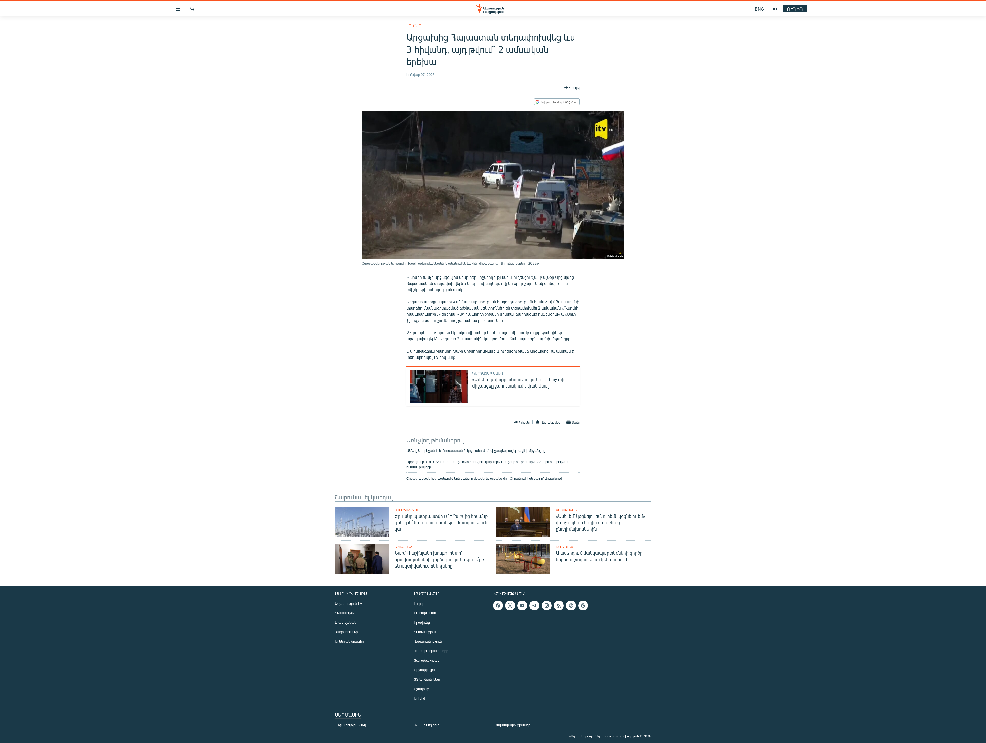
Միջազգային (424, 670)
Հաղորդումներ (346, 632)
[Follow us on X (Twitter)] (510, 605)
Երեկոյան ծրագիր (349, 641)
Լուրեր (413, 25)
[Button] (572, 88)
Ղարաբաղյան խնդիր (431, 651)
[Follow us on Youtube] (522, 605)
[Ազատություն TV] (775, 9)
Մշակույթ (421, 689)
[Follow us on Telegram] (534, 605)
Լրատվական (345, 622)
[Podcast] (571, 605)
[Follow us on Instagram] (547, 605)
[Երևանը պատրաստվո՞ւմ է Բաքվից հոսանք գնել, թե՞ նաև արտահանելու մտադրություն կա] (362, 522)
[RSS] (559, 605)
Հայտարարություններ (512, 725)
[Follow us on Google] (583, 605)
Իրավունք (403, 547)
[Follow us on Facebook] (498, 605)
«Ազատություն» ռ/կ (350, 725)
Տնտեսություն (425, 632)
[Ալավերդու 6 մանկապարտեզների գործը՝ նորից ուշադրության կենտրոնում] (523, 559)
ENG (759, 8)
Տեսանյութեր (345, 613)
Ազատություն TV (348, 603)
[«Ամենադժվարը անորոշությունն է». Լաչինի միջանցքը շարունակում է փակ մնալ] (439, 386)
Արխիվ (419, 698)
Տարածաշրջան (407, 510)
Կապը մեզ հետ (427, 725)
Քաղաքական (566, 510)
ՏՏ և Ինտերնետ (427, 679)
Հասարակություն (428, 641)
